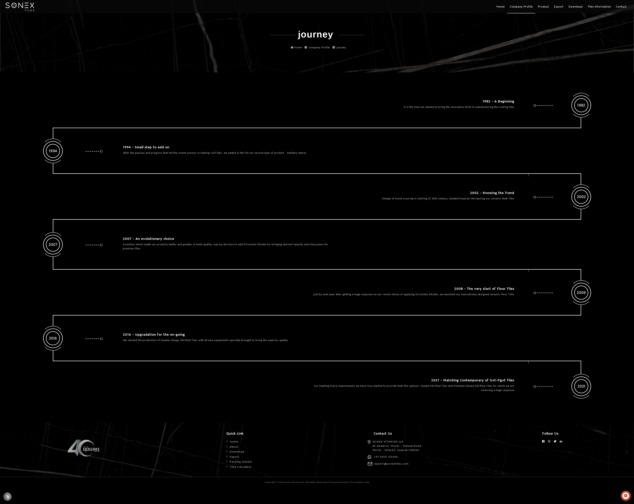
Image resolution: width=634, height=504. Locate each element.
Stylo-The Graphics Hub (356, 482)
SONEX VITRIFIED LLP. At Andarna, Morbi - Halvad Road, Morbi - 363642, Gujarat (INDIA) (397, 445)
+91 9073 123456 (386, 456)
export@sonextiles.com (391, 463)
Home (298, 47)
